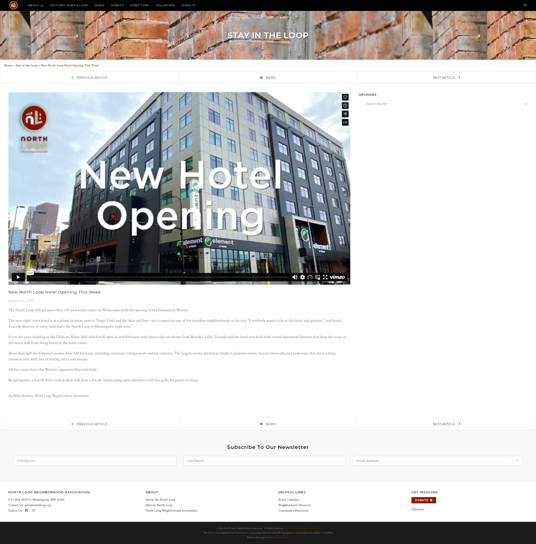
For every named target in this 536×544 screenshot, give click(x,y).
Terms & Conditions (310, 528)
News (271, 78)
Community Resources (293, 510)
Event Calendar (288, 499)
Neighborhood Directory (294, 505)
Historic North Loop (159, 505)
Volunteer (417, 509)
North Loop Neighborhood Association (171, 510)
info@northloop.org (38, 505)
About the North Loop (160, 499)
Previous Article (92, 78)
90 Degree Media (280, 537)
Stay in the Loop (26, 65)
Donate (421, 500)
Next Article (444, 78)
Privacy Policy (291, 528)
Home (8, 65)
